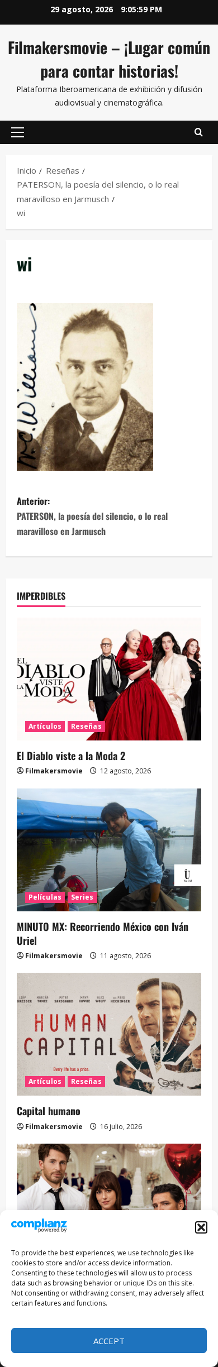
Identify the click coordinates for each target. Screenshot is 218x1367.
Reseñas (86, 726)
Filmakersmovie (54, 771)
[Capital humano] (109, 1034)
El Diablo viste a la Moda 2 (71, 755)
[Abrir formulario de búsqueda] (199, 132)
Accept (109, 1340)
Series (82, 897)
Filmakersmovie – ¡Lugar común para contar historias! (109, 59)
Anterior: (92, 516)
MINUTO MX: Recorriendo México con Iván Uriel (102, 933)
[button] (201, 1227)
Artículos (45, 726)
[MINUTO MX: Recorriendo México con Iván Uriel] (109, 849)
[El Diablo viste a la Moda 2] (109, 679)
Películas (45, 897)
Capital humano (48, 1110)
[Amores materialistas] (109, 1205)
